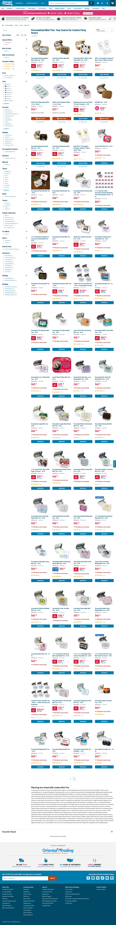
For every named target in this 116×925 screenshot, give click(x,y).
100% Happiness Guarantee (49, 901)
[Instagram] (112, 878)
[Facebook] (88, 878)
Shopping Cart (27, 903)
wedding (92, 790)
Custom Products (100, 889)
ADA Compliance (27, 912)
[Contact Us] (102, 3)
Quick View (41, 78)
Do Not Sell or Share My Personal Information (77, 898)
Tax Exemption (27, 910)
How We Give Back (47, 891)
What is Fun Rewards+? (8, 908)
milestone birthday (73, 798)
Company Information (48, 889)
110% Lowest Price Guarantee (50, 898)
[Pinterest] (98, 878)
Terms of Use (68, 891)
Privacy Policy (69, 889)
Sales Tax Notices (28, 908)
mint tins (67, 792)
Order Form (26, 896)
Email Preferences (28, 915)
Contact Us (26, 889)
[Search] (91, 3)
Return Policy (26, 898)
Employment (45, 894)
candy (110, 796)
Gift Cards (4, 898)
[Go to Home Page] (3, 25)
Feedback (114, 464)
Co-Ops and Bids (6, 891)
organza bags (88, 810)
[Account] (107, 3)
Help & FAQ (26, 891)
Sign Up (52, 878)
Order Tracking (27, 894)
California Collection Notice (72, 894)
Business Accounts (7, 894)
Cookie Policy (68, 903)
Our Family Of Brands (47, 903)
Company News (46, 905)
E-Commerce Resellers (71, 901)
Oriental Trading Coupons (9, 901)
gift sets (67, 810)
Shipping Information (29, 901)
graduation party (60, 798)
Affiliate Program (46, 896)
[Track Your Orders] (98, 3)
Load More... (6, 103)
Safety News (68, 896)
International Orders (28, 905)
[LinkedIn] (93, 878)
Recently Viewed (9, 831)
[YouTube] (107, 878)
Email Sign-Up (6, 903)
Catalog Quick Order (7, 889)
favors (40, 792)
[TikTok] (102, 878)
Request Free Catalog (8, 896)
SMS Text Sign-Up (7, 905)
